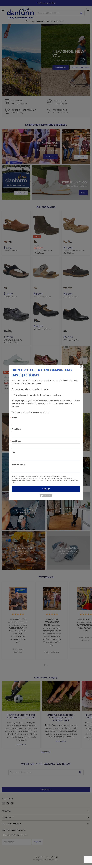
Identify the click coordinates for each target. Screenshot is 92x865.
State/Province (18, 464)
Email (14, 417)
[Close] (81, 366)
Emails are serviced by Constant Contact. (58, 480)
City (13, 453)
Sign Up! (46, 489)
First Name (17, 429)
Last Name (16, 441)
